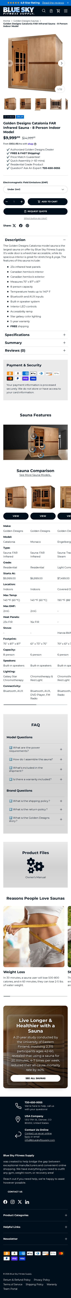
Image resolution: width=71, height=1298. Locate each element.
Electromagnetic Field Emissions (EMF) (25, 182)
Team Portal (10, 1288)
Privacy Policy (42, 1279)
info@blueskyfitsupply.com (40, 1140)
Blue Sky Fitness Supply (21, 1274)
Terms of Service (12, 1284)
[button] (51, 11)
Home (6, 21)
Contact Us (15, 1191)
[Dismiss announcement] (68, 3)
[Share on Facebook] (21, 225)
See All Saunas (36, 1078)
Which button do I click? (35, 218)
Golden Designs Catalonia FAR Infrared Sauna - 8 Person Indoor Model (35, 24)
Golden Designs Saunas (26, 21)
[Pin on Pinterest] (27, 225)
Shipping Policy (34, 1284)
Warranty (52, 1284)
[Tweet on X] (14, 225)
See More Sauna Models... (35, 474)
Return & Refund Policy (17, 1279)
